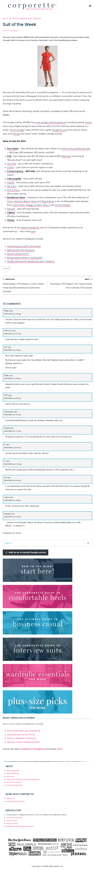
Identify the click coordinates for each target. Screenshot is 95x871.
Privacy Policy (12, 823)
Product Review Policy (15, 801)
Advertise (10, 798)
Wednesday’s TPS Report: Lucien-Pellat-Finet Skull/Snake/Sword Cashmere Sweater (24, 285)
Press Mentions (12, 773)
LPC (6, 395)
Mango (16, 133)
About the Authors (13, 782)
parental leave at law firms (21, 734)
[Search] (88, 543)
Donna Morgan (63, 205)
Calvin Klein (19, 205)
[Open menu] (90, 6)
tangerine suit (59, 130)
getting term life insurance (21, 250)
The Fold (11, 163)
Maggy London (34, 205)
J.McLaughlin (14, 178)
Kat (6, 18)
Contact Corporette (14, 785)
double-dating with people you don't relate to (30, 261)
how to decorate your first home (23, 730)
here (33, 231)
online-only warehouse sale (76, 148)
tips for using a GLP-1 (18, 254)
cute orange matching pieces (50, 122)
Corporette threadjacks (32, 749)
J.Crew (10, 167)
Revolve (11, 209)
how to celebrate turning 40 (21, 738)
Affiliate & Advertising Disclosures (20, 826)
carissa (6, 497)
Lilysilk (10, 182)
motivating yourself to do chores (24, 246)
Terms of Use (11, 820)
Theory (10, 220)
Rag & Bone (48, 201)
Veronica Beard (22, 201)
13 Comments (35, 18)
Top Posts (10, 776)
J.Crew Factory (15, 171)
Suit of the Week (10, 30)
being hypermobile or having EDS (24, 257)
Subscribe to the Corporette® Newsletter (23, 779)
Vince (10, 201)
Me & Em (11, 186)
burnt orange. (17, 130)
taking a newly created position (23, 742)
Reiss (33, 201)
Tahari (88, 122)
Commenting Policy (14, 818)
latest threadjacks (30, 227)
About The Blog (12, 771)
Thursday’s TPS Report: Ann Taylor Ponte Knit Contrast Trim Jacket (71, 283)
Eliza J (46, 205)
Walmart (66, 156)
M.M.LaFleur (13, 190)
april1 (6, 268)
